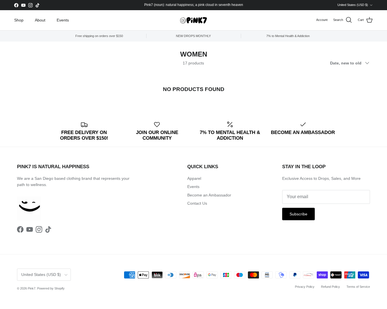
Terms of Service (358, 286)
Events (63, 20)
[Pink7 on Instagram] (30, 5)
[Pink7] (193, 20)
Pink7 (31, 288)
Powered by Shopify (51, 288)
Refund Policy (330, 286)
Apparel (194, 178)
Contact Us (197, 203)
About (40, 20)
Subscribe (298, 214)
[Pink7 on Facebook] (16, 5)
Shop (19, 20)
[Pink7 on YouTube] (23, 5)
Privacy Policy (304, 286)
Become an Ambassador (209, 195)
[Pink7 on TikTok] (37, 5)
